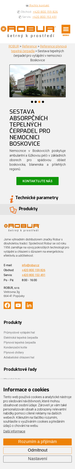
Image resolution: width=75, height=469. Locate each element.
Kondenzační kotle (15, 347)
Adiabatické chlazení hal (19, 357)
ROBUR (14, 46)
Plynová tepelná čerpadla (20, 342)
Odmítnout (37, 450)
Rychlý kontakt (39, 5)
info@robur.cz (30, 265)
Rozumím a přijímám (37, 442)
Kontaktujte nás (37, 181)
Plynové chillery (14, 352)
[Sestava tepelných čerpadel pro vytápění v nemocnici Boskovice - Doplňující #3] (38, 81)
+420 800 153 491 (44, 17)
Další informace (14, 431)
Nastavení (37, 459)
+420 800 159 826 (45, 12)
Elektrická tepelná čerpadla (21, 337)
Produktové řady (20, 369)
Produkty (13, 322)
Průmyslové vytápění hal (19, 332)
